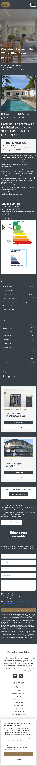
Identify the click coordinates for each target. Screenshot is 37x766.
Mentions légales (18, 712)
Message (20, 427)
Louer (18, 690)
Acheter (18, 687)
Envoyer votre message (18, 610)
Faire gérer (18, 696)
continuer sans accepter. (12, 749)
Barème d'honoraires (11, 522)
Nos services (18, 699)
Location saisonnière (18, 693)
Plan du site (19, 708)
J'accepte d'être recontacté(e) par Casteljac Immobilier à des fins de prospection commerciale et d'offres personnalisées (19, 596)
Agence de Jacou (11, 460)
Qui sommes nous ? (18, 702)
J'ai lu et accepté (18, 602)
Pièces (3, 316)
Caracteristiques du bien (9, 282)
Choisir (18, 760)
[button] (33, 93)
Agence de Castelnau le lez (15, 410)
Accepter (18, 754)
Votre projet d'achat (18, 494)
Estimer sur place (18, 705)
